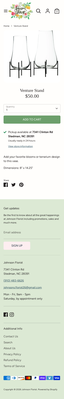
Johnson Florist (29, 389)
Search (8, 342)
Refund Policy (12, 360)
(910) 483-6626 (14, 280)
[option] (32, 56)
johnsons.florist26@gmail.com (23, 287)
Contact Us (11, 336)
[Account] (47, 9)
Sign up (16, 245)
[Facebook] (6, 314)
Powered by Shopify (47, 389)
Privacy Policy (12, 354)
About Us (9, 348)
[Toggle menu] (4, 10)
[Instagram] (12, 314)
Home (6, 26)
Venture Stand (21, 26)
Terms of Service (14, 366)
